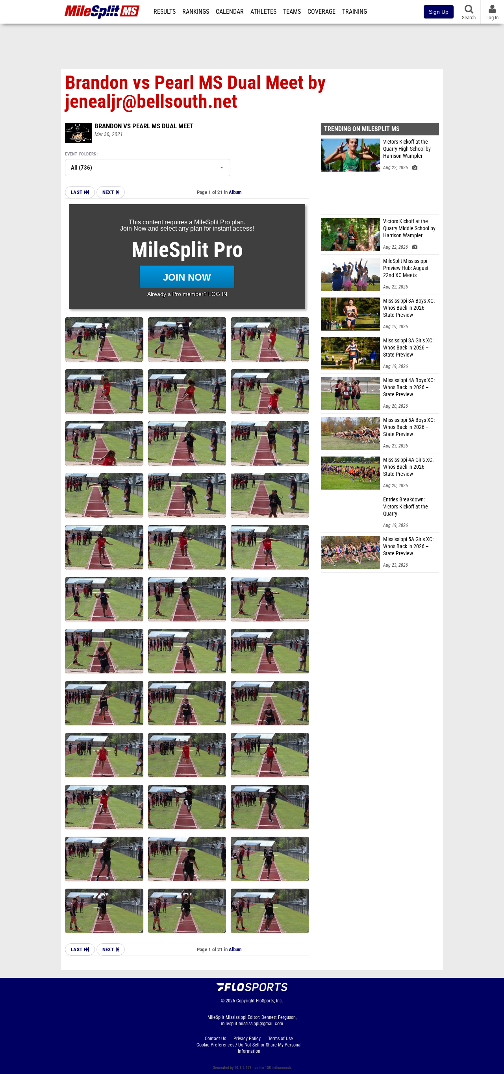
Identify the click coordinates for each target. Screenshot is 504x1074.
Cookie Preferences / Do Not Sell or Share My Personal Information (249, 1048)
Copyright (245, 1001)
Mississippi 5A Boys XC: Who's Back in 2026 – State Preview (409, 427)
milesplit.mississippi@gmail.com (252, 1023)
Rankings (195, 11)
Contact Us (215, 1038)
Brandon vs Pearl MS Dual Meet (143, 126)
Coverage (321, 11)
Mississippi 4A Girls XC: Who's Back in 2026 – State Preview (408, 467)
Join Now (187, 277)
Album (235, 192)
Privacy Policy (247, 1038)
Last (77, 192)
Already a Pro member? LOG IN (187, 294)
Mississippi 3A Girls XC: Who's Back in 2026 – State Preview (408, 347)
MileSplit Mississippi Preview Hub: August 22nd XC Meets (405, 268)
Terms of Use (280, 1038)
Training (354, 11)
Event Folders (80, 154)
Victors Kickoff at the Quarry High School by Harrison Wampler (407, 149)
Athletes (263, 11)
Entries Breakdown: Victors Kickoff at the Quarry (405, 506)
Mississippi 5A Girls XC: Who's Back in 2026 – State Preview (408, 546)
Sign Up (438, 12)
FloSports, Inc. (269, 1001)
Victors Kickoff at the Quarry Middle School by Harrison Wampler (409, 228)
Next (108, 192)
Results (165, 11)
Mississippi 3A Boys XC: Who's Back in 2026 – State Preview (409, 308)
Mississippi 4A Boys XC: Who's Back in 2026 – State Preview (409, 387)
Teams (292, 11)
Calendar (230, 11)
